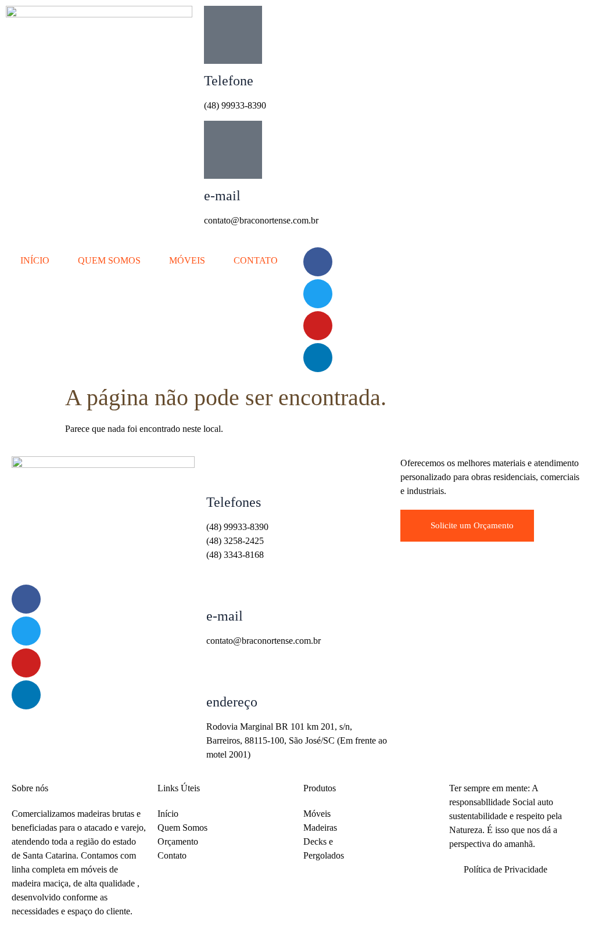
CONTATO (256, 260)
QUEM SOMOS (109, 260)
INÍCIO (34, 260)
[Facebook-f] (317, 261)
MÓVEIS (187, 260)
